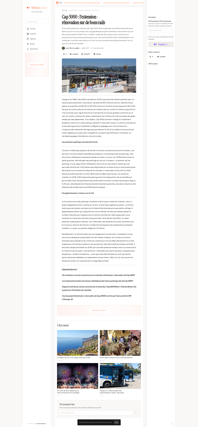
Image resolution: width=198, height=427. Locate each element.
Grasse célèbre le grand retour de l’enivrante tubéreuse (109, 3)
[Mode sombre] (172, 423)
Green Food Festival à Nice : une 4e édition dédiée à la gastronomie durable (75, 3)
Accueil (64, 10)
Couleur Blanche (41, 423)
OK (116, 422)
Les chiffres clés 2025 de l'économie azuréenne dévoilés (139, 3)
